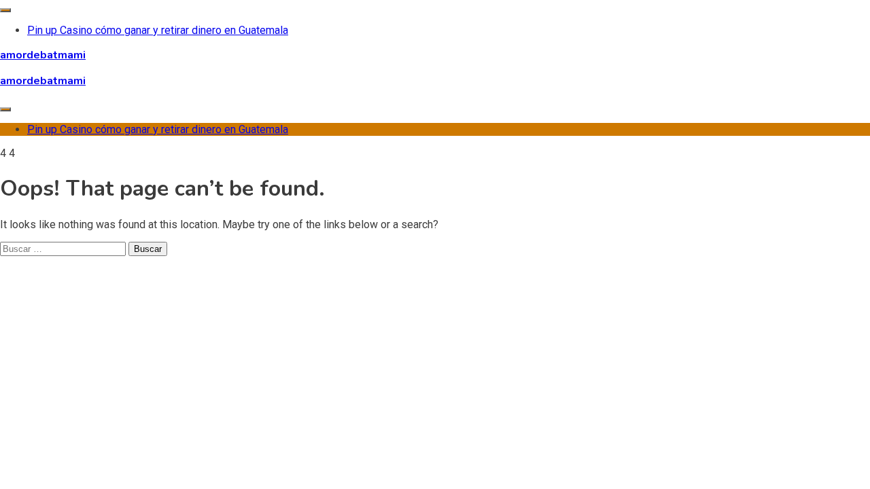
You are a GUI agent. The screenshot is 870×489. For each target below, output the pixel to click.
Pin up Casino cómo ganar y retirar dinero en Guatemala (157, 30)
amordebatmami (43, 55)
